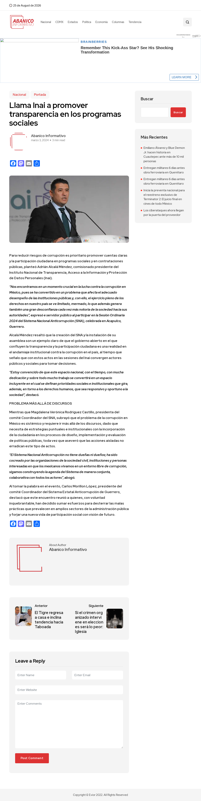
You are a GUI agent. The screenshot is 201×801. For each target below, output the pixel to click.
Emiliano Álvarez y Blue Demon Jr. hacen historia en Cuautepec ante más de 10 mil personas (164, 154)
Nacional (46, 22)
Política (86, 22)
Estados (73, 22)
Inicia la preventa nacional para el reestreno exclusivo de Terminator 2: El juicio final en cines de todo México (164, 197)
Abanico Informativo (48, 136)
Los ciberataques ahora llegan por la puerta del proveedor (163, 212)
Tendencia (135, 22)
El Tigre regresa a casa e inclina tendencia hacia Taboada (49, 619)
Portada (40, 94)
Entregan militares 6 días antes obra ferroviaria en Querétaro (164, 170)
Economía (101, 22)
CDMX (59, 22)
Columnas (118, 22)
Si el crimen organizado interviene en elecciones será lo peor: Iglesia (89, 622)
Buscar (147, 99)
